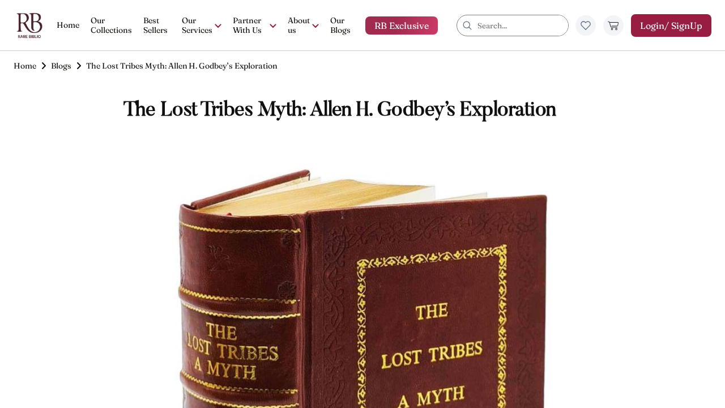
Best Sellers (155, 25)
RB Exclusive (401, 25)
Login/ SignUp (671, 25)
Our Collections (111, 25)
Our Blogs (340, 25)
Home (68, 25)
